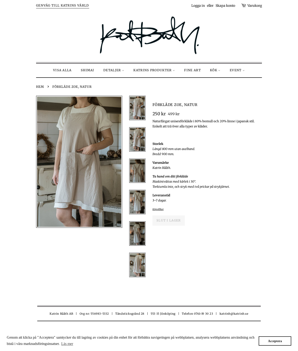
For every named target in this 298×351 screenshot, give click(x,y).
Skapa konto (225, 5)
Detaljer (112, 70)
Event (236, 70)
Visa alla (62, 70)
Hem (40, 87)
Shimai (87, 70)
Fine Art (192, 70)
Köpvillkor (158, 209)
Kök (214, 70)
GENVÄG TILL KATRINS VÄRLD (62, 5)
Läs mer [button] (67, 344)
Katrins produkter (153, 70)
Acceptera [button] (275, 341)
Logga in (198, 5)
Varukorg (254, 5)
